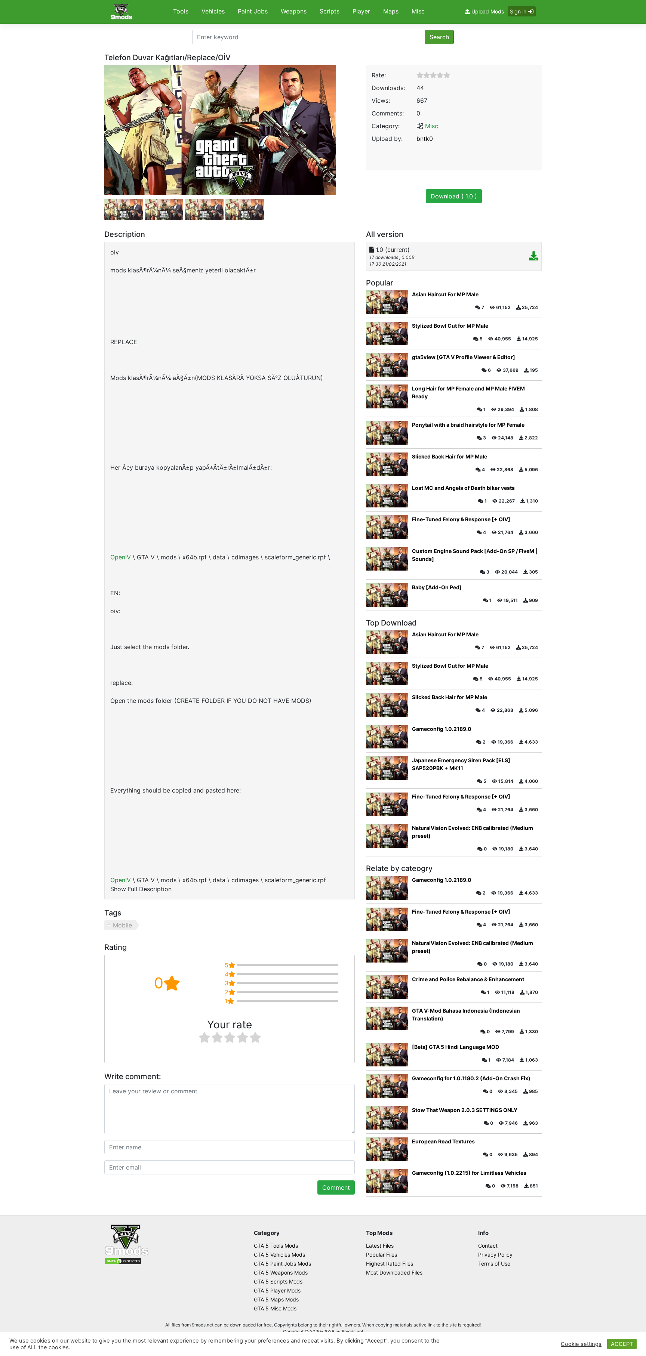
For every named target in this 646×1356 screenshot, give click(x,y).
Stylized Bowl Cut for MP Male (450, 325)
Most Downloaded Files (394, 1272)
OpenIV (121, 557)
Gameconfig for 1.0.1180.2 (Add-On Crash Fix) (471, 1078)
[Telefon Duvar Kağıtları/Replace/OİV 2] (204, 209)
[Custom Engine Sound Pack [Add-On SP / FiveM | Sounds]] (387, 559)
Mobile (122, 925)
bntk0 (424, 138)
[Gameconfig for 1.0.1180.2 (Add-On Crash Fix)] (387, 1086)
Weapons (294, 11)
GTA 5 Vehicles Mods (279, 1254)
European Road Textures (443, 1141)
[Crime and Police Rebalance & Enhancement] (387, 987)
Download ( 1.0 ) (454, 196)
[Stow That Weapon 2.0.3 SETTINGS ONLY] (387, 1118)
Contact (488, 1245)
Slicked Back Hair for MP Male (449, 456)
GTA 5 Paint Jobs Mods (282, 1263)
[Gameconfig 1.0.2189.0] (387, 736)
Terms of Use (494, 1263)
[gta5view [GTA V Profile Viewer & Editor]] (387, 365)
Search (439, 37)
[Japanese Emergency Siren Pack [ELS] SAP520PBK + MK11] (387, 768)
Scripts (329, 11)
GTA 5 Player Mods (277, 1290)
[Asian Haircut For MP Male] (387, 302)
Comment (336, 1187)
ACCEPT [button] (622, 1344)
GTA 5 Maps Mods (276, 1299)
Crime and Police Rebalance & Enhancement (468, 979)
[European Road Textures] (387, 1149)
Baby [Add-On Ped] (437, 587)
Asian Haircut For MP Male (445, 294)
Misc (418, 11)
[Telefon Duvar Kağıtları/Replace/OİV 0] (123, 209)
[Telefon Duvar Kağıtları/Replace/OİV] (220, 129)
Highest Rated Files (389, 1263)
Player (361, 11)
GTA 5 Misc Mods (275, 1308)
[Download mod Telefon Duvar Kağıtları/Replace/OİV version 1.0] (533, 257)
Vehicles (213, 11)
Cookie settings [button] (581, 1344)
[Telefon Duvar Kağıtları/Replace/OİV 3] (244, 209)
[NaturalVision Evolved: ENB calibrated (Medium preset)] (387, 835)
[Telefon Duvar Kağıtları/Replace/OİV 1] (164, 209)
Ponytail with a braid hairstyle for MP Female (468, 424)
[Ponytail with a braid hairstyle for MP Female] (387, 432)
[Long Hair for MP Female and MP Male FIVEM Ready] (387, 396)
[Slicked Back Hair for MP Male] (387, 464)
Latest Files (380, 1245)
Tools (180, 11)
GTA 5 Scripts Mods (278, 1281)
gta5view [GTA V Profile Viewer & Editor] (463, 357)
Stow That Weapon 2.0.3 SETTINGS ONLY (464, 1110)
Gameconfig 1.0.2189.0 (441, 729)
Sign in (518, 11)
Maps (391, 11)
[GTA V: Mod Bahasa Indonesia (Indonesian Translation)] (387, 1018)
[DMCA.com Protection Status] (123, 1260)
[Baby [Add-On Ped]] (387, 595)
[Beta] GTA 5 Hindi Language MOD (455, 1047)
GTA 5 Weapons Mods (281, 1272)
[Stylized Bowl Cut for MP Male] (387, 333)
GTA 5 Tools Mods (276, 1245)
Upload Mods (487, 11)
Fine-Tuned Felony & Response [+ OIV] (461, 519)
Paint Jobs (253, 11)
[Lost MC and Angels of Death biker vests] (387, 495)
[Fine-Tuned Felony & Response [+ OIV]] (387, 527)
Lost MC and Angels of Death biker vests (463, 488)
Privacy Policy (495, 1254)
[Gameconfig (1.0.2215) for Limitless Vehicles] (387, 1180)
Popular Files (381, 1254)
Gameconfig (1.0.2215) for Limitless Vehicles (469, 1173)
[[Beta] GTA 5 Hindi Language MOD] (387, 1054)
